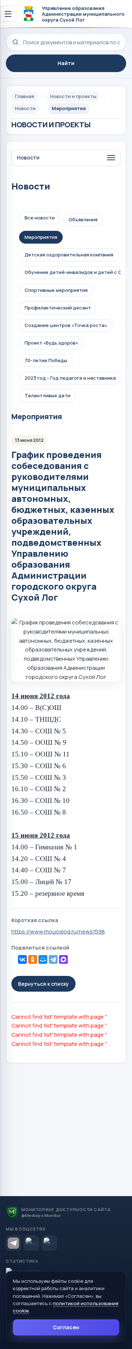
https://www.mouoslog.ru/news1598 (58, 931)
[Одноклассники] (32, 959)
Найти (66, 63)
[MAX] (63, 959)
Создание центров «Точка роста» (66, 325)
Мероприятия (41, 237)
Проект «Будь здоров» (51, 342)
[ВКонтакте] (22, 959)
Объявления (83, 219)
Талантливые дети (47, 395)
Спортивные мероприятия (56, 290)
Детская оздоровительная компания (69, 254)
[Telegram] (53, 959)
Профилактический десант (58, 307)
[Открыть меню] (8, 14)
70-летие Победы (46, 360)
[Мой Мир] (42, 959)
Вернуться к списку (43, 983)
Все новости (40, 217)
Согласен (66, 1327)
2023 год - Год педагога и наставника (70, 378)
